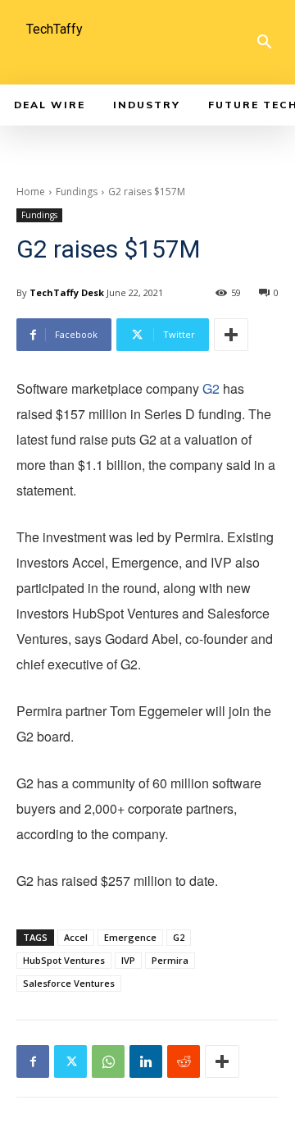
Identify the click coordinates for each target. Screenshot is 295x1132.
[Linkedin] (145, 1061)
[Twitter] (70, 1061)
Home (30, 192)
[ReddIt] (183, 1061)
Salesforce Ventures (69, 983)
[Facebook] (32, 1061)
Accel (76, 937)
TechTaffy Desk (67, 292)
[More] (231, 334)
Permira (170, 960)
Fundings (77, 192)
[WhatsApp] (108, 1061)
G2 (211, 388)
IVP (128, 960)
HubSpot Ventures (64, 960)
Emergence (130, 937)
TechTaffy (54, 29)
